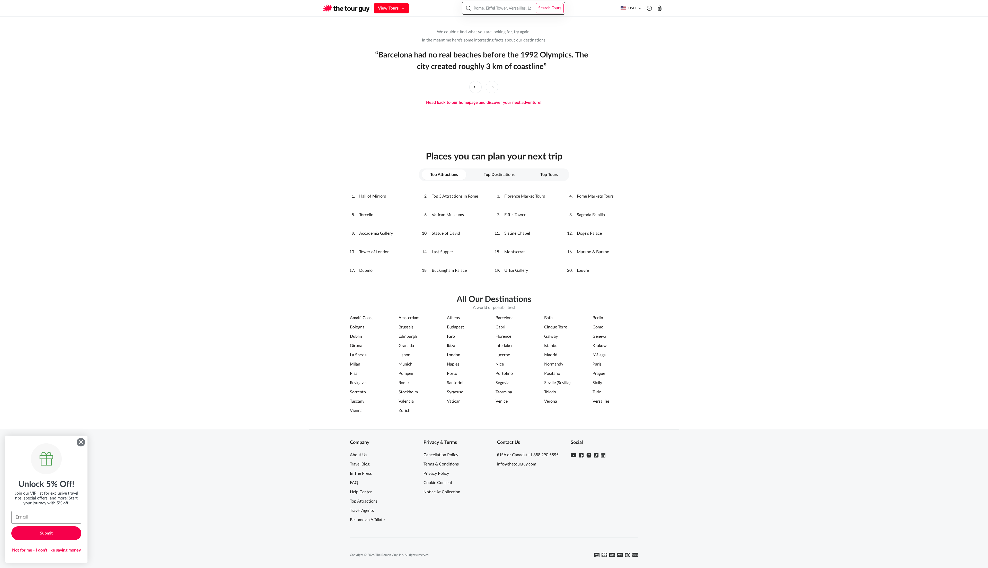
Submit (46, 533)
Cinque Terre (555, 327)
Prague (599, 373)
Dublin (356, 336)
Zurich (404, 411)
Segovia (502, 383)
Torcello (366, 215)
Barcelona (505, 318)
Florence (503, 336)
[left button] (475, 87)
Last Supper (442, 252)
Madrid (550, 355)
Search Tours (549, 8)
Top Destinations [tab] (499, 175)
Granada (406, 346)
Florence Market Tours (524, 196)
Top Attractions (363, 501)
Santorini (455, 383)
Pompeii (406, 373)
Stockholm (408, 392)
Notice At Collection (442, 492)
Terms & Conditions (441, 464)
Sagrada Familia (591, 215)
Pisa (353, 373)
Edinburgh (408, 336)
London (453, 355)
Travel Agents (362, 510)
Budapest (455, 327)
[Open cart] (660, 8)
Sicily (597, 383)
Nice (500, 364)
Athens (453, 318)
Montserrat (514, 252)
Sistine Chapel (517, 233)
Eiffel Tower (515, 215)
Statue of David (446, 233)
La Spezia (358, 355)
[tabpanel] (494, 233)
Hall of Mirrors (372, 196)
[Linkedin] (603, 455)
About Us (358, 455)
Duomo (366, 270)
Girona (356, 346)
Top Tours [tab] (549, 175)
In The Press (361, 473)
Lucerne (503, 355)
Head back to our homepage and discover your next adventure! (484, 102)
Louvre (583, 270)
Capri (500, 327)
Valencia (406, 401)
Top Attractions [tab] (444, 175)
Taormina (504, 392)
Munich (405, 364)
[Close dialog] (80, 442)
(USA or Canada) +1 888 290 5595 (528, 455)
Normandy (553, 364)
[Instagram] (589, 455)
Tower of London (374, 252)
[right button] (492, 87)
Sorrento (358, 392)
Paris (597, 364)
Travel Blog (359, 464)
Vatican (454, 401)
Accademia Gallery (376, 233)
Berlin (598, 318)
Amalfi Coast (361, 318)
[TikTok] (596, 455)
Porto (452, 373)
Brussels (406, 327)
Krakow (600, 346)
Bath (548, 318)
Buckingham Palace (449, 270)
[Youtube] (573, 455)
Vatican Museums (448, 215)
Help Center (361, 492)
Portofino (504, 373)
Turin (597, 392)
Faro (451, 336)
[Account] (649, 8)
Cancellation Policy (441, 455)
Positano (552, 373)
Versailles (601, 401)
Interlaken (505, 346)
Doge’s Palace (589, 233)
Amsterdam (409, 318)
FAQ (354, 483)
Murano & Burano (593, 252)
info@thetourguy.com (516, 464)
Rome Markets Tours (595, 196)
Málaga (599, 355)
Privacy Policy (436, 473)
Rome (404, 383)
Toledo (550, 392)
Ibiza (451, 346)
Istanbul (551, 346)
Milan (355, 364)
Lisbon (404, 355)
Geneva (599, 336)
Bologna (357, 327)
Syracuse (455, 392)
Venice (502, 401)
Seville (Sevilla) (557, 383)
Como (598, 327)
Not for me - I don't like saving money (46, 550)
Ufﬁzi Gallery (516, 270)
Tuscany (357, 401)
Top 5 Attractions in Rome (455, 196)
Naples (453, 364)
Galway (551, 336)
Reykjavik (358, 383)
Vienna (356, 411)
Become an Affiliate (367, 520)
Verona (550, 401)
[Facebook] (581, 455)
